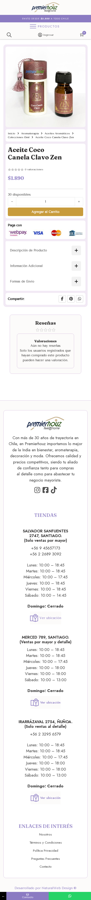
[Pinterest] (70, 298)
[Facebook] (62, 298)
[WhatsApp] (79, 298)
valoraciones (34, 169)
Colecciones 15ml (18, 137)
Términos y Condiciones (45, 842)
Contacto (46, 866)
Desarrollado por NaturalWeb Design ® (45, 888)
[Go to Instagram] (37, 490)
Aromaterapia (30, 133)
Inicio (11, 133)
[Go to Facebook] (45, 490)
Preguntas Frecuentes (45, 858)
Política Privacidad (45, 850)
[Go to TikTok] (54, 490)
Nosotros (45, 834)
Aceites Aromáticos (57, 133)
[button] (79, 52)
